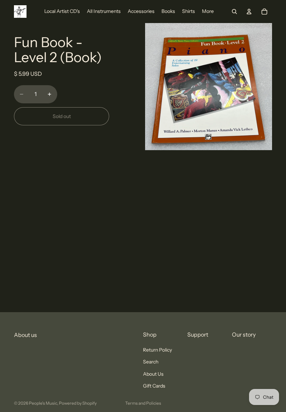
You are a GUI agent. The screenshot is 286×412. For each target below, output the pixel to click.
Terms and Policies (143, 403)
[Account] (249, 11)
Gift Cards (154, 386)
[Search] (234, 11)
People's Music (43, 403)
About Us (153, 374)
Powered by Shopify (78, 403)
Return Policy (157, 350)
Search (150, 362)
